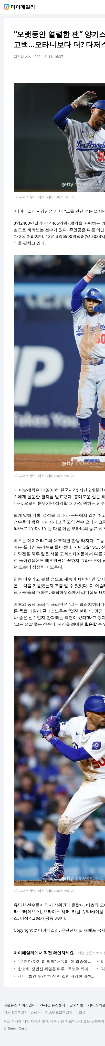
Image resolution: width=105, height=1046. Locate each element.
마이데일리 (23, 6)
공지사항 (76, 1005)
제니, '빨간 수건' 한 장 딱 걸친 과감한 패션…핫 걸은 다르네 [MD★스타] (56, 976)
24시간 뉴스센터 (52, 1005)
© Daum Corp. (16, 1028)
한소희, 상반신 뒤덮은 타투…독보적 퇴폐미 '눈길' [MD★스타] (56, 968)
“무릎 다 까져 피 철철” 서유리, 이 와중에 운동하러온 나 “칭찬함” (56, 961)
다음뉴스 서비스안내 (19, 1005)
